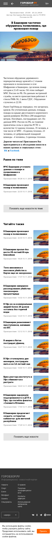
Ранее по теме (13, 159)
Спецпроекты (6, 502)
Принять (43, 531)
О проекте (21, 485)
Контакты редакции (21, 497)
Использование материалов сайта (24, 504)
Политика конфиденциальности (24, 490)
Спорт (3, 488)
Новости (4, 485)
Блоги (3, 492)
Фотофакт (5, 495)
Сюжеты (4, 499)
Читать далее (26, 173)
